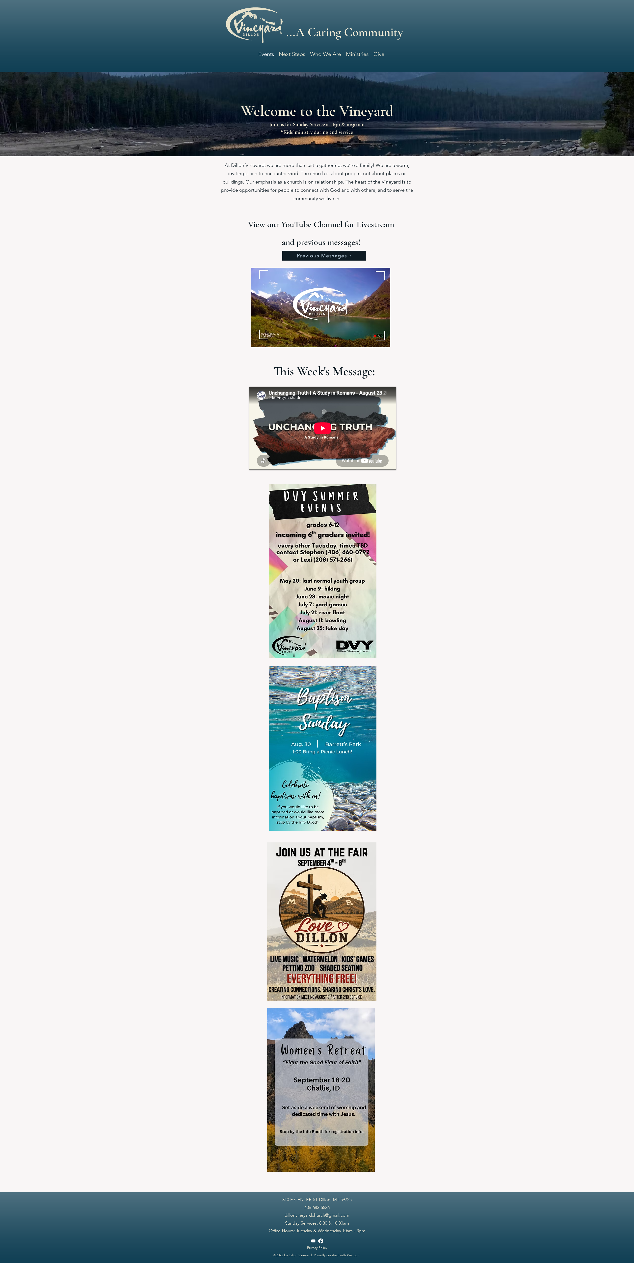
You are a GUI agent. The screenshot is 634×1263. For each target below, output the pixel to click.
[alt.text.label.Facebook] (320, 1240)
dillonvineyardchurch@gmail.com (317, 1215)
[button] (325, 53)
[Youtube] (313, 1240)
